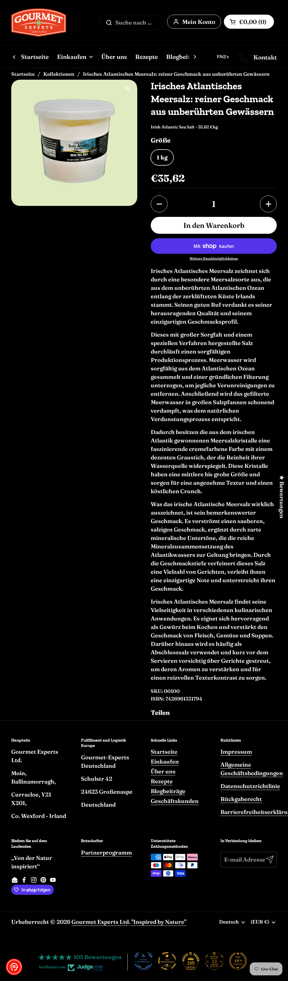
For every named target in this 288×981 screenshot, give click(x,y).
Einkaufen (165, 761)
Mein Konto (198, 21)
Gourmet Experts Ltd (100, 921)
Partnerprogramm (106, 852)
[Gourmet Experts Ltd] (38, 22)
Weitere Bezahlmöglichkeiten (214, 258)
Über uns (163, 771)
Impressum (236, 751)
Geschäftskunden (175, 800)
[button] (159, 203)
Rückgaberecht (241, 798)
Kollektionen (58, 74)
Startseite (23, 74)
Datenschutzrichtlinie (250, 785)
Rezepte (162, 781)
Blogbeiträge (168, 791)
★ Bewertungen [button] (281, 497)
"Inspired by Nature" (158, 921)
